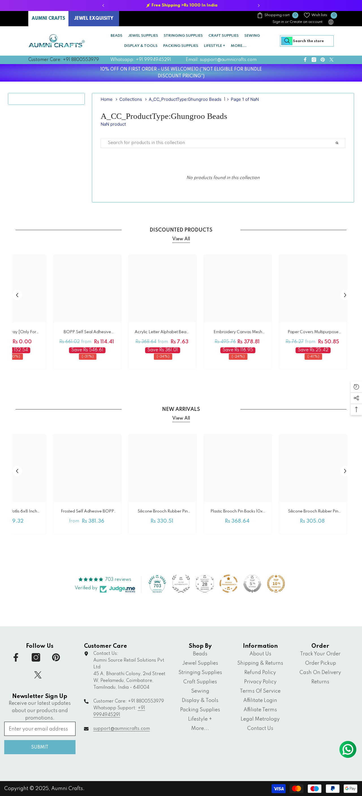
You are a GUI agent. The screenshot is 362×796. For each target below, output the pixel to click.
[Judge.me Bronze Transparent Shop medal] (228, 584)
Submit (39, 747)
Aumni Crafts (67, 788)
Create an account (306, 22)
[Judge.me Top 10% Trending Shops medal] (276, 584)
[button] (17, 295)
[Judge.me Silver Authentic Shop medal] (181, 584)
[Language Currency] (331, 22)
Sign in (278, 22)
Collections (130, 99)
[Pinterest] (322, 59)
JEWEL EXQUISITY (93, 18)
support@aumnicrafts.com (121, 729)
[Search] (307, 41)
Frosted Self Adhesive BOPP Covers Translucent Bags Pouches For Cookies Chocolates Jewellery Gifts (87, 512)
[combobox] (307, 41)
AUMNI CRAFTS (48, 18)
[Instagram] (314, 59)
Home (107, 99)
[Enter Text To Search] (343, 143)
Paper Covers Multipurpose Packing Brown (313, 333)
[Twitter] (331, 59)
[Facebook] (305, 59)
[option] (181, 5)
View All (181, 239)
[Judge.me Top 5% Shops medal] (252, 584)
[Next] (259, 5)
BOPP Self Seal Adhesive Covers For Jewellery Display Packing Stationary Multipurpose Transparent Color (87, 333)
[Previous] (103, 5)
